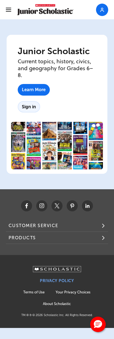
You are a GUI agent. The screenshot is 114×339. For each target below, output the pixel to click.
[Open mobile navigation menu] (8, 9)
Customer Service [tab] (33, 225)
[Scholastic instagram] (41, 205)
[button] (98, 324)
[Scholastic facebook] (26, 205)
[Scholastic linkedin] (87, 205)
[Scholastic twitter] (57, 205)
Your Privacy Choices (73, 292)
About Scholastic (57, 304)
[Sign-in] (102, 10)
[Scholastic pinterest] (72, 205)
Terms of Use (34, 292)
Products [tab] (22, 237)
